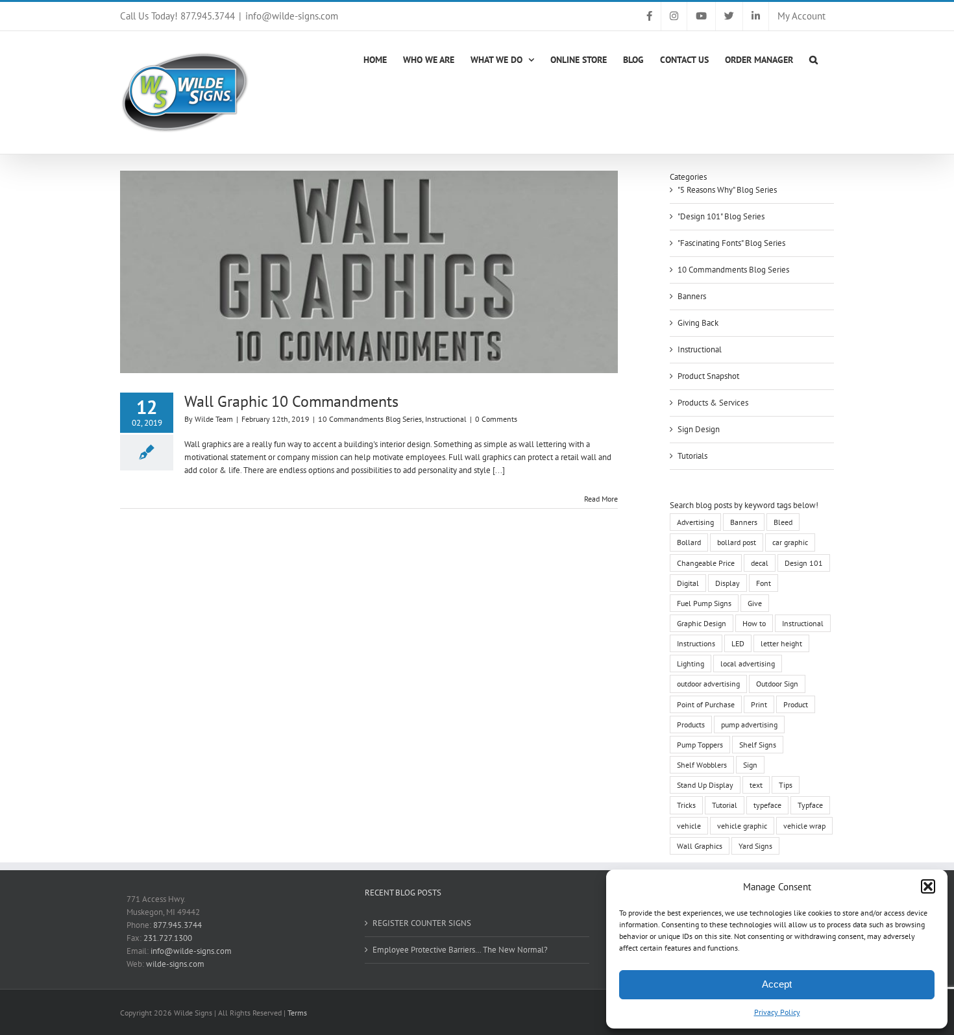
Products (691, 724)
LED (737, 643)
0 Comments (496, 419)
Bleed (783, 522)
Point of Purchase (706, 704)
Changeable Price (706, 563)
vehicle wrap (804, 826)
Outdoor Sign (777, 683)
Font (763, 583)
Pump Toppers (700, 744)
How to (754, 623)
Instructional (446, 419)
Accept (777, 984)
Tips (785, 785)
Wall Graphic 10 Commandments (291, 401)
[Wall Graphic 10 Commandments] (369, 272)
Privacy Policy (777, 1012)
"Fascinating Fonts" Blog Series (731, 243)
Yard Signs (755, 846)
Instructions (696, 643)
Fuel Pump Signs (704, 603)
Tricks (686, 805)
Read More (601, 499)
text (756, 785)
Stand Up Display (705, 785)
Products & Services (713, 402)
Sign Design (699, 429)
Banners (692, 296)
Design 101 (804, 563)
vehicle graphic (742, 826)
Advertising (695, 522)
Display (727, 583)
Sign (750, 765)
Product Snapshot (708, 376)
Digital (688, 583)
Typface (810, 805)
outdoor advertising (708, 683)
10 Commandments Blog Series (370, 419)
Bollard (689, 542)
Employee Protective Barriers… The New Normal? (460, 949)
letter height (781, 643)
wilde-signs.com (175, 963)
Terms (297, 1012)
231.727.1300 (167, 938)
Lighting (690, 663)
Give (755, 603)
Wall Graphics (699, 846)
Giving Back (698, 322)
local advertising (747, 663)
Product (795, 704)
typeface (767, 805)
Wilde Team (214, 419)
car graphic (790, 542)
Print (759, 704)
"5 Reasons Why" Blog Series (727, 189)
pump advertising (749, 724)
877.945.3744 (177, 925)
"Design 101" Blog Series (721, 216)
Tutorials (692, 455)
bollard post (736, 542)
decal (759, 563)
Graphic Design (701, 623)
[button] (928, 886)
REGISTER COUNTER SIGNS (422, 923)
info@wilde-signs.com (291, 16)
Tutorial (724, 805)
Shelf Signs (757, 744)
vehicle (689, 826)
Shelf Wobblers (702, 765)
